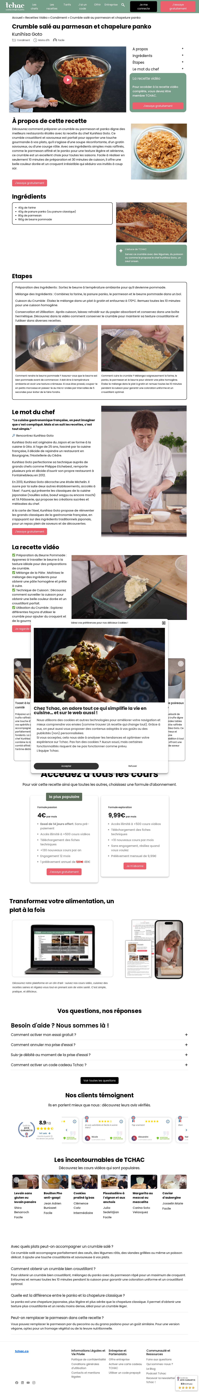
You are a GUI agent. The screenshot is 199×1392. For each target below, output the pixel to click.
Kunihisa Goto (27, 34)
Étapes (138, 62)
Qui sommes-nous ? (159, 1364)
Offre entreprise (119, 1359)
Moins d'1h (44, 40)
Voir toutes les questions (99, 1080)
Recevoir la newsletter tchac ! (160, 1380)
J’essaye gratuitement (178, 6)
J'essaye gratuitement (157, 106)
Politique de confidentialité (88, 1359)
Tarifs (67, 4)
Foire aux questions (159, 1359)
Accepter (66, 766)
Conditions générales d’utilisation (85, 1366)
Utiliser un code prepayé (124, 1373)
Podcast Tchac (156, 1373)
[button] (163, 622)
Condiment (58, 18)
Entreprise (111, 4)
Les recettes (51, 6)
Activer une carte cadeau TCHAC (125, 1366)
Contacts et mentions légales (85, 1374)
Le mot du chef (146, 69)
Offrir (97, 4)
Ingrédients (142, 55)
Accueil (17, 18)
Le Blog (150, 1369)
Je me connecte (143, 6)
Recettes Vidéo (36, 18)
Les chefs (34, 6)
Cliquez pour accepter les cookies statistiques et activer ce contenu (62, 948)
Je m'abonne (134, 866)
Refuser (132, 766)
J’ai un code (82, 6)
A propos (140, 49)
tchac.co (22, 1351)
